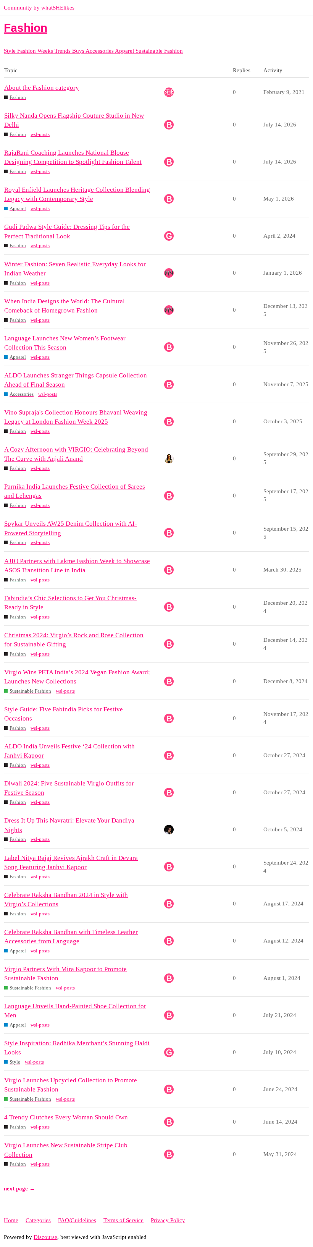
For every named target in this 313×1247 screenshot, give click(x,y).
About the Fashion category (41, 87)
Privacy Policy (168, 1220)
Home (11, 1220)
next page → (19, 1188)
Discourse (45, 1237)
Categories (38, 1220)
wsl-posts (40, 134)
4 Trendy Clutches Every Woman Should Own (66, 1117)
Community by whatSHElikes (39, 8)
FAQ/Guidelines (77, 1220)
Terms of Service (123, 1220)
